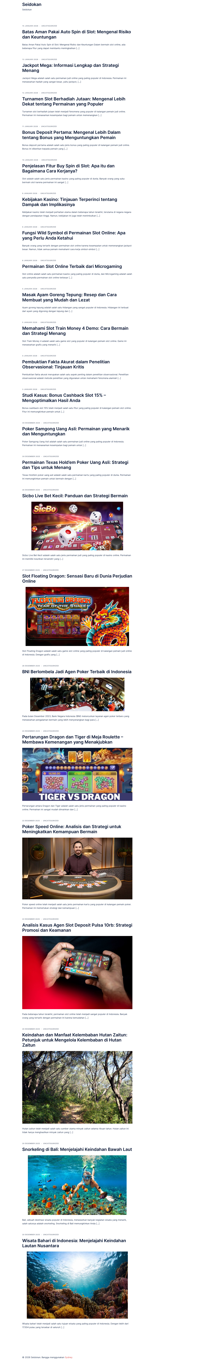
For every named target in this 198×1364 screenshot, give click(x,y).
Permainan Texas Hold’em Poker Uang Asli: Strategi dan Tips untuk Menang (75, 465)
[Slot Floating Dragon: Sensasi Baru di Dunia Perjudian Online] (77, 616)
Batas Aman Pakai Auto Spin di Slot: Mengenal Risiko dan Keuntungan (76, 34)
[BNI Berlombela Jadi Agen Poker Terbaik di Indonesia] (77, 694)
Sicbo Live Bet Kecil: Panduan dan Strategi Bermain (75, 495)
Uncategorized (49, 26)
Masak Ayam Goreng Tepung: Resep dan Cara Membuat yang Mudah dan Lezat (69, 297)
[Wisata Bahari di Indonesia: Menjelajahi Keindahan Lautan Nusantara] (77, 1285)
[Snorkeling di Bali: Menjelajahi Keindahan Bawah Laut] (77, 1184)
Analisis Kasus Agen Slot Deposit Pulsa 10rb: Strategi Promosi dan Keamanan (77, 927)
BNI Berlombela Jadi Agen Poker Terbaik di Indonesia (76, 671)
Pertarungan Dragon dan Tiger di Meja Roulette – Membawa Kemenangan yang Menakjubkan (72, 739)
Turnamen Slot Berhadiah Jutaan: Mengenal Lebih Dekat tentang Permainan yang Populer (73, 101)
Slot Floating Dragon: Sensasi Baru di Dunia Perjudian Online (77, 578)
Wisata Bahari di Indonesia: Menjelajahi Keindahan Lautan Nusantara (74, 1243)
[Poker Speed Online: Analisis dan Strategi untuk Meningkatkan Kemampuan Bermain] (77, 868)
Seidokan (31, 4)
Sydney (68, 1357)
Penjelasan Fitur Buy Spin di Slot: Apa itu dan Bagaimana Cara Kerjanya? (68, 168)
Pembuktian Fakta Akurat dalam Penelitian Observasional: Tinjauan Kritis (66, 364)
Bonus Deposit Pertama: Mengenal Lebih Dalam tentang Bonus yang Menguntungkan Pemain (71, 135)
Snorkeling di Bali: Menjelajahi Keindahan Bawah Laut (77, 1149)
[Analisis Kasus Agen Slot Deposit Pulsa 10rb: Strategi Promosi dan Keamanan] (77, 972)
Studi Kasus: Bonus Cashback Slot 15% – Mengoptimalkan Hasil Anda (64, 398)
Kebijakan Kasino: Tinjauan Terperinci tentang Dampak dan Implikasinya (69, 202)
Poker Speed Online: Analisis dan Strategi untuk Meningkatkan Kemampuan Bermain (71, 829)
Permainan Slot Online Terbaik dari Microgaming (72, 266)
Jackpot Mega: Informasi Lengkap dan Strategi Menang (70, 68)
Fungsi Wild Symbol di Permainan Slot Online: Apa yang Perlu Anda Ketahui (73, 235)
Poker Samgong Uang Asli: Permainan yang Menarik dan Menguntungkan (76, 431)
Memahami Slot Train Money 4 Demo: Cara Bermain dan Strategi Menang (75, 331)
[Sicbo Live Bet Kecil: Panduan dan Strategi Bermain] (77, 525)
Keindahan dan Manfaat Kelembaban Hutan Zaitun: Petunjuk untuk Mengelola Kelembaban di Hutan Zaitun (74, 1040)
